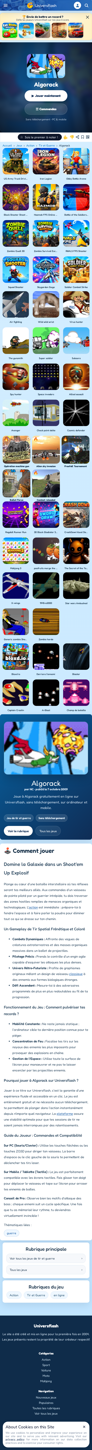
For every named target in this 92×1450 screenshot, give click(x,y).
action (33, 907)
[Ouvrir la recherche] (86, 5)
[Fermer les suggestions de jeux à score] (87, 17)
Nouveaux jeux (46, 1397)
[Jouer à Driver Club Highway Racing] (75, 30)
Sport (46, 1365)
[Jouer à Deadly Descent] (42, 30)
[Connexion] (77, 5)
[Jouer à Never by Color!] (59, 30)
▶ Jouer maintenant (46, 96)
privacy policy (15, 1439)
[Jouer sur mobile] (88, 137)
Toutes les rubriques (46, 1408)
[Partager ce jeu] (77, 137)
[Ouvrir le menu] (5, 5)
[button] (40, 137)
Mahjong (46, 1381)
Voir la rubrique (18, 831)
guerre (11, 1233)
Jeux (19, 145)
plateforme (65, 1114)
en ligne (59, 1295)
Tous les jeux (48, 831)
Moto (46, 1375)
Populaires (46, 1402)
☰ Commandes (46, 109)
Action (30, 145)
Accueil (7, 145)
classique (76, 974)
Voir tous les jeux (46, 1413)
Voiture (46, 1370)
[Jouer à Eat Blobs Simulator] (9, 30)
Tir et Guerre (47, 145)
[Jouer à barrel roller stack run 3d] (26, 30)
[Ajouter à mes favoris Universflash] (83, 137)
